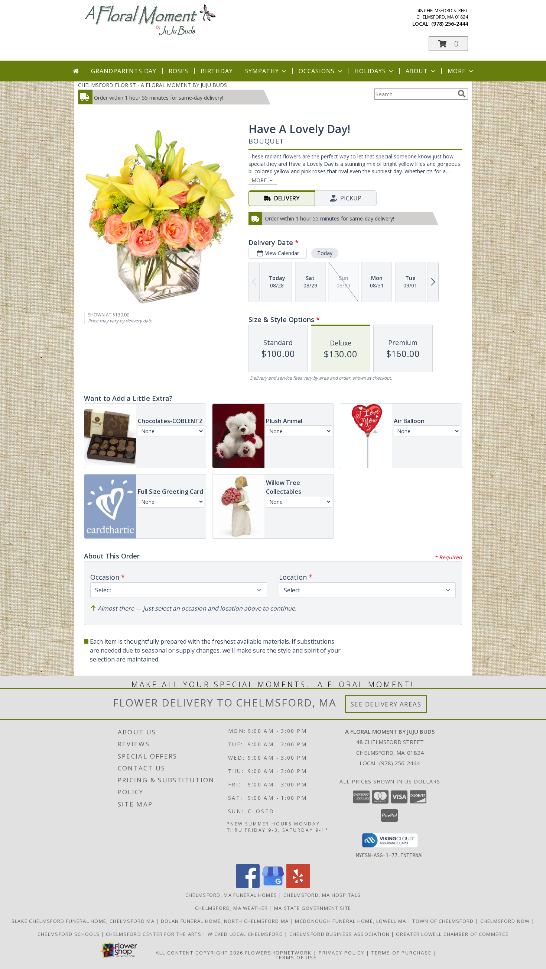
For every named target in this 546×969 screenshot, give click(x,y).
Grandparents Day (123, 71)
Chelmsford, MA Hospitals (322, 895)
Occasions (317, 71)
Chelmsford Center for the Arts (154, 934)
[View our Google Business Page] (273, 885)
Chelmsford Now (506, 921)
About (417, 71)
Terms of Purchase (401, 952)
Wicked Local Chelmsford (246, 934)
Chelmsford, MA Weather (231, 908)
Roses (178, 71)
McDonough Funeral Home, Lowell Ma (351, 921)
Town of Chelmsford (443, 921)
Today (324, 253)
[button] (448, 43)
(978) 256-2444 (449, 23)
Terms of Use (296, 957)
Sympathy (262, 71)
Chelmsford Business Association (340, 934)
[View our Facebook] (248, 885)
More (457, 71)
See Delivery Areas (386, 704)
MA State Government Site (312, 908)
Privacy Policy (341, 952)
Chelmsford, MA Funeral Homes (231, 895)
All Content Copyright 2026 (199, 952)
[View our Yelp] (298, 885)
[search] (462, 94)
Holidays (370, 71)
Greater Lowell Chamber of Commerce (452, 934)
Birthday (217, 71)
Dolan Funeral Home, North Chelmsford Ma (225, 921)
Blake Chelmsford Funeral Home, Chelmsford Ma (84, 921)
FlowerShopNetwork (278, 952)
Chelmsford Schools (69, 934)
